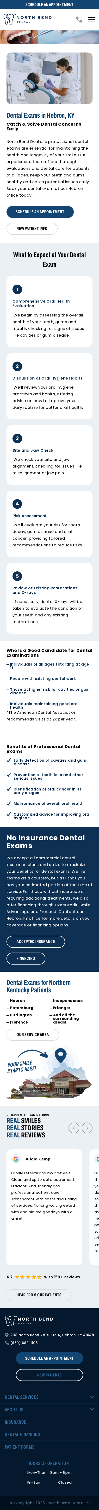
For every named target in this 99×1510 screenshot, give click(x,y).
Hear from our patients (39, 1295)
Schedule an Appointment (49, 4)
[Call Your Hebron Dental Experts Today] (79, 20)
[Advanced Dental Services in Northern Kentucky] (49, 1321)
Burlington (21, 1015)
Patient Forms (20, 1447)
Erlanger (62, 1007)
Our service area (33, 1034)
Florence (19, 1022)
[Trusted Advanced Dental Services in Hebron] (28, 19)
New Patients (49, 1375)
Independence (68, 1000)
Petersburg (22, 1007)
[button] (73, 1128)
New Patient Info (32, 228)
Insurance (15, 1422)
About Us (14, 1409)
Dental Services (22, 1397)
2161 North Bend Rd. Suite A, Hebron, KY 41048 (52, 1335)
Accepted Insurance (36, 941)
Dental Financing (22, 1434)
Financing (26, 958)
